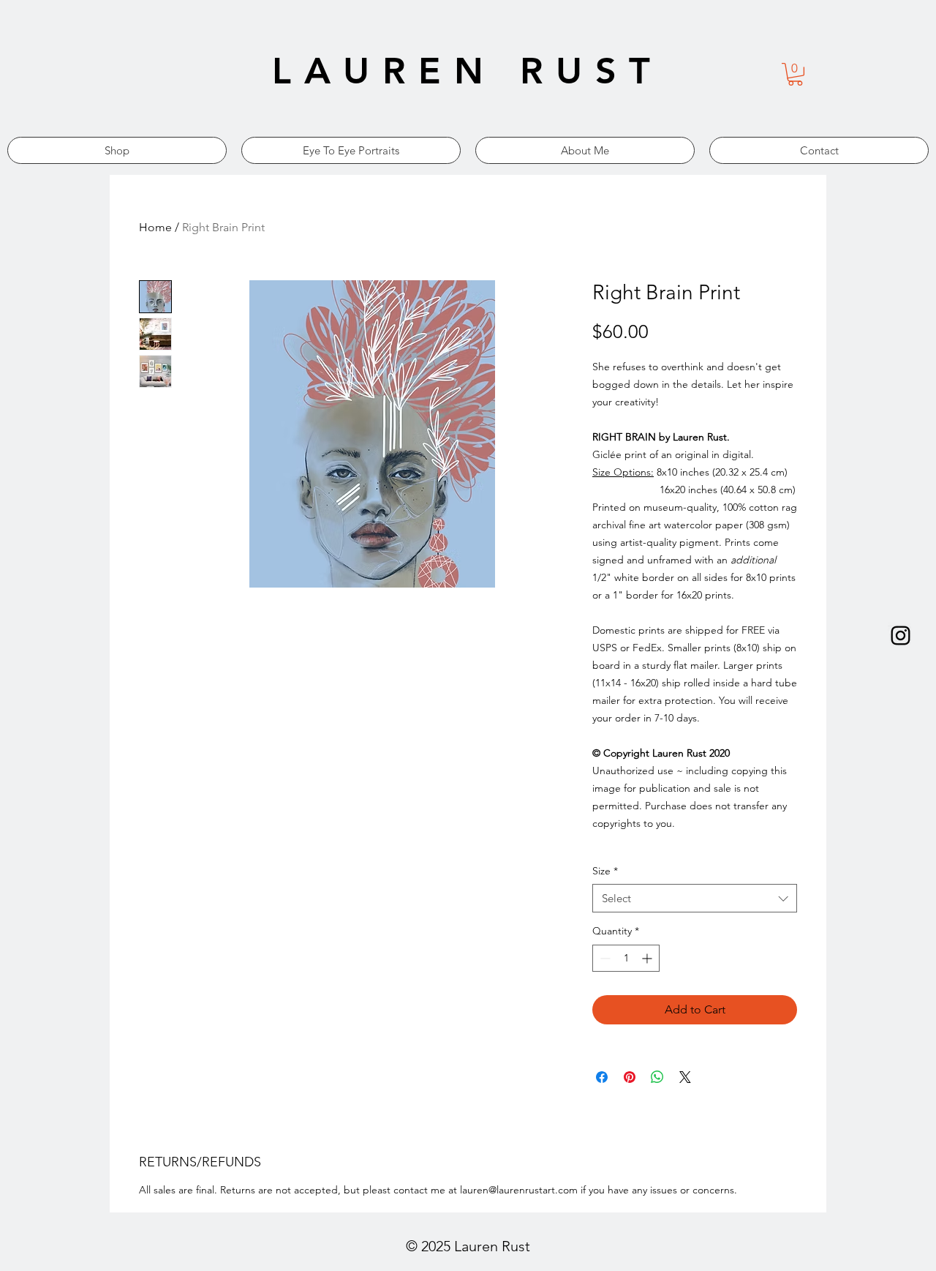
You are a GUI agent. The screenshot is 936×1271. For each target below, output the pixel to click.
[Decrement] (604, 958)
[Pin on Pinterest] (629, 1077)
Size (605, 870)
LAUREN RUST (467, 71)
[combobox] (694, 898)
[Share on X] (685, 1077)
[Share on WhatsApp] (657, 1077)
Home (155, 227)
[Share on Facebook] (602, 1077)
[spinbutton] (626, 958)
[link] (795, 74)
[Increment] (648, 958)
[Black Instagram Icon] (900, 635)
